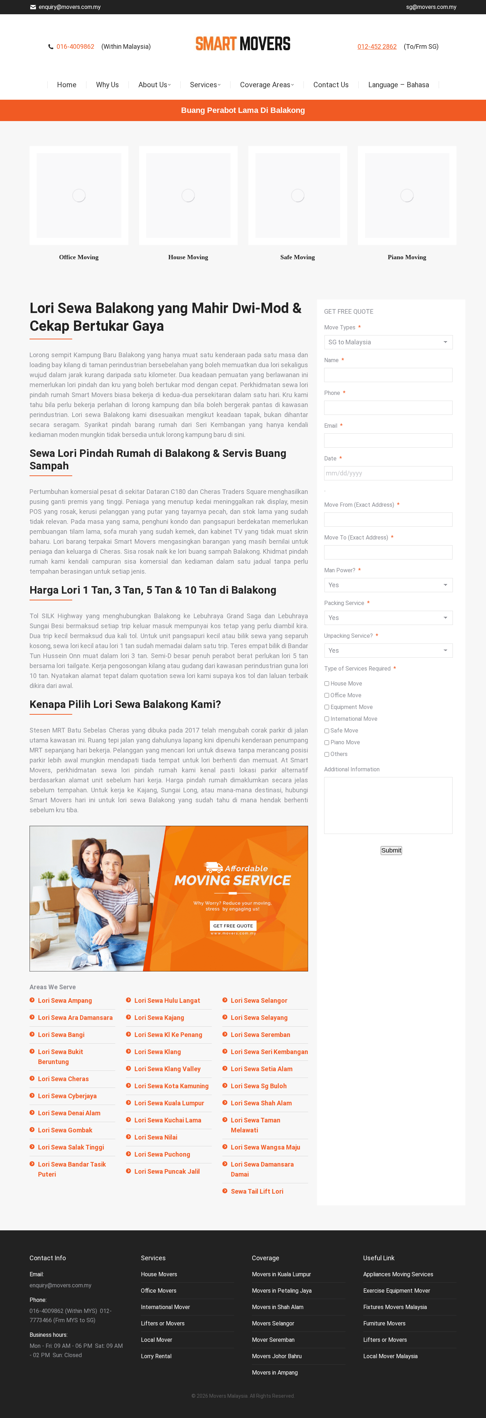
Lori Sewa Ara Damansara (75, 1017)
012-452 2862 (377, 46)
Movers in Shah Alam (277, 1307)
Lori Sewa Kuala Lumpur (169, 1103)
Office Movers (158, 1290)
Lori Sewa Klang (157, 1051)
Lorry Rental (156, 1356)
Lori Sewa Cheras (63, 1079)
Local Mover (156, 1339)
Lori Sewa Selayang (259, 1017)
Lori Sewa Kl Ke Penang (168, 1034)
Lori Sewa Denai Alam (69, 1113)
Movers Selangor (273, 1323)
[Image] (79, 195)
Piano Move (345, 742)
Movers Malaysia (228, 1396)
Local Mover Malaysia (390, 1356)
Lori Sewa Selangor (259, 1000)
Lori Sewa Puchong (162, 1154)
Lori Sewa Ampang (65, 1000)
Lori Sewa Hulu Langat (167, 1000)
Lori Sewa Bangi (61, 1034)
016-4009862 (75, 46)
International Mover (165, 1307)
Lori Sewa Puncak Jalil (167, 1171)
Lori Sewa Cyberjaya (67, 1096)
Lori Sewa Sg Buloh (259, 1086)
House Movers (159, 1274)
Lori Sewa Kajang (159, 1017)
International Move (354, 718)
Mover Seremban (273, 1339)
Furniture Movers (384, 1323)
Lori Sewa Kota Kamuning (171, 1086)
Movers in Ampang (275, 1372)
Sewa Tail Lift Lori (257, 1191)
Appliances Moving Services (398, 1274)
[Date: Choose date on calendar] (325, 491)
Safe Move (344, 730)
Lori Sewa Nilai (155, 1137)
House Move (346, 683)
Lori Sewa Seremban (260, 1034)
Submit (391, 850)
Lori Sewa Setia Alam (261, 1069)
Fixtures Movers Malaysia (395, 1307)
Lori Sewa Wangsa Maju (265, 1147)
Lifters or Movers (163, 1323)
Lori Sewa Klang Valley (167, 1069)
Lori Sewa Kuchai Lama (167, 1120)
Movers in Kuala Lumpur (281, 1274)
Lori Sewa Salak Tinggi (71, 1147)
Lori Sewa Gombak (65, 1130)
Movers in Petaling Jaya (282, 1290)
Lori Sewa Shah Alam (261, 1103)
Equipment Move (352, 707)
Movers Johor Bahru (277, 1356)
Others (339, 754)
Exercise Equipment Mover (396, 1290)
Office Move (346, 695)
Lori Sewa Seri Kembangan (269, 1051)
